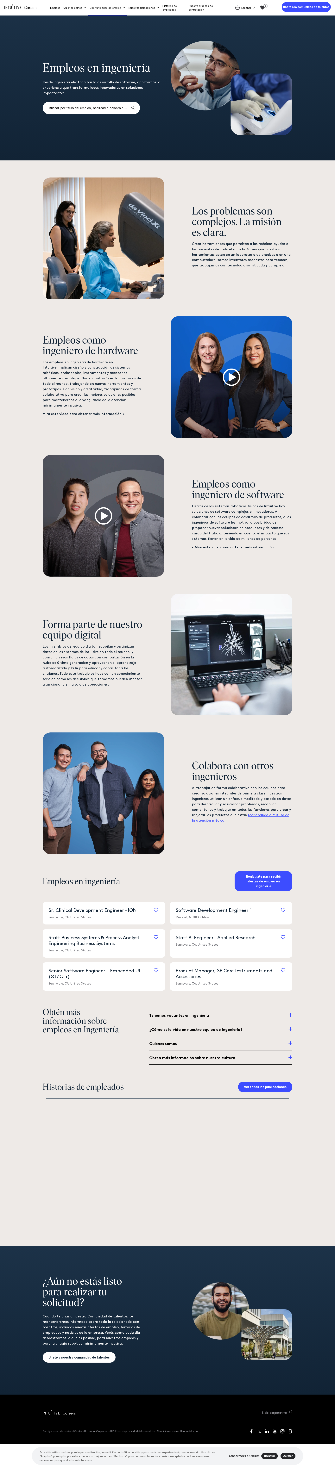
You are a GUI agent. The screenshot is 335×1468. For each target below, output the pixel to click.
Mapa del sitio (189, 1431)
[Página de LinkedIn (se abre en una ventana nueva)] (267, 1431)
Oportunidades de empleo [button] (105, 7)
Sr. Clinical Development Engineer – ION (92, 909)
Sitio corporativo (275, 1412)
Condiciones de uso (168, 1431)
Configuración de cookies (58, 1431)
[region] (167, 1456)
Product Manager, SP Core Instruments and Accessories (224, 973)
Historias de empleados (169, 7)
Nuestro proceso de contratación (201, 7)
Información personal (98, 1431)
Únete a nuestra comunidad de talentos (79, 1357)
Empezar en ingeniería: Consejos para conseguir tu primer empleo (109, 1214)
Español (246, 7)
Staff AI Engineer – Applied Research (216, 937)
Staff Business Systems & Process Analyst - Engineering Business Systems (95, 940)
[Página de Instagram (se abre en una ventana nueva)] (282, 1431)
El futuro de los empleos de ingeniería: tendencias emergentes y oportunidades (238, 1185)
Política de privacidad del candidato (133, 1431)
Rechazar (269, 1455)
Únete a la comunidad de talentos (306, 7)
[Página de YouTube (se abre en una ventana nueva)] (275, 1431)
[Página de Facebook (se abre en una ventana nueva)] (251, 1431)
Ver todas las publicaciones (265, 1087)
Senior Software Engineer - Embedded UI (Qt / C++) (94, 973)
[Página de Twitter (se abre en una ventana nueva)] (259, 1431)
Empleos (55, 7)
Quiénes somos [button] (72, 7)
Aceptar (288, 1455)
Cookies (79, 1431)
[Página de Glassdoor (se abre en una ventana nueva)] (290, 1431)
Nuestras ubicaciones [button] (142, 7)
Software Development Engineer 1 (213, 909)
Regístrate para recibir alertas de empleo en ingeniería (263, 881)
